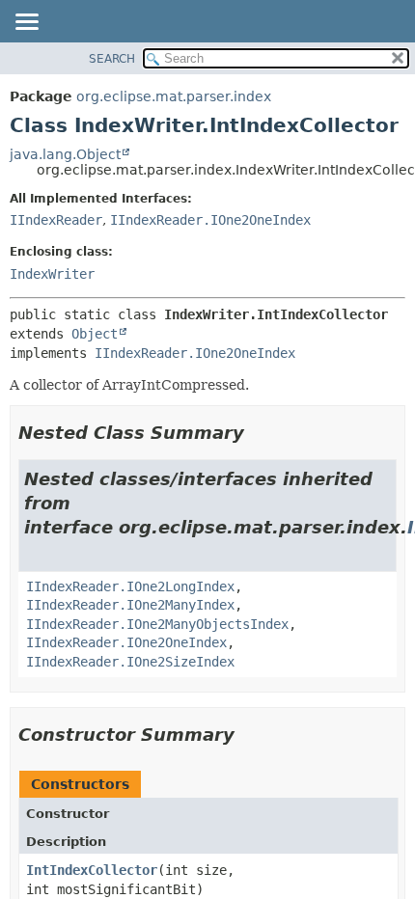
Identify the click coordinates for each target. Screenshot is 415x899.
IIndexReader (56, 220)
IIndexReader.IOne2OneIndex (210, 220)
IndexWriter (52, 274)
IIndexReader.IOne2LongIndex (130, 586)
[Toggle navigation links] (26, 23)
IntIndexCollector (91, 870)
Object (94, 333)
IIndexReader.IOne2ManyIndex (130, 605)
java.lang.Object (65, 154)
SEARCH (112, 59)
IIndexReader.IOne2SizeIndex (130, 661)
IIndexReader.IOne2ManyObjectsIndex (157, 624)
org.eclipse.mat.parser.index (173, 96)
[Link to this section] (257, 432)
